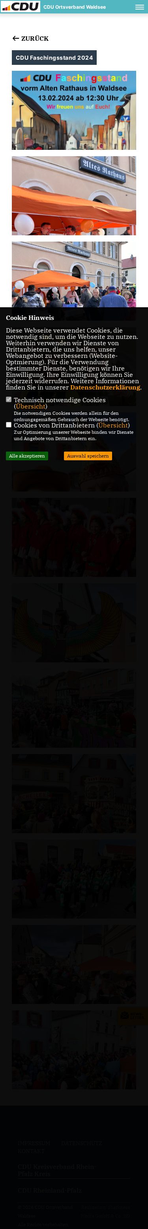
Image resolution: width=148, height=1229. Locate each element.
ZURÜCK (34, 38)
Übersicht (30, 406)
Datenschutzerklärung (105, 387)
